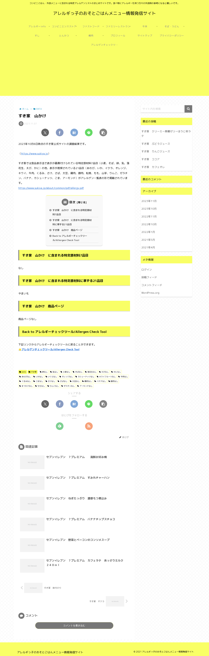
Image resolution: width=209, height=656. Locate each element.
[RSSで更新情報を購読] (89, 426)
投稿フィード (149, 277)
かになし (117, 372)
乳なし (55, 372)
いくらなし (52, 376)
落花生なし (92, 372)
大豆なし (76, 381)
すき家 (34, 372)
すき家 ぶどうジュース (155, 143)
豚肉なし (114, 381)
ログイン (146, 269)
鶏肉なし (88, 381)
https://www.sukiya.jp (34, 153)
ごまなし (39, 381)
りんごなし (54, 386)
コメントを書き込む (74, 625)
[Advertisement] (104, 74)
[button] (103, 132)
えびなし (105, 372)
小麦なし (66, 372)
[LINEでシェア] (89, 132)
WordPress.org (150, 293)
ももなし (41, 386)
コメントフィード (151, 285)
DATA (24, 372)
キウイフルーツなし (107, 376)
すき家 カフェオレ (153, 167)
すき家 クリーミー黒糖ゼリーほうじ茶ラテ (166, 134)
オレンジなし (67, 376)
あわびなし (26, 376)
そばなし (78, 372)
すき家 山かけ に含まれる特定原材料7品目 (71, 212)
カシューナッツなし (86, 376)
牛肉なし (124, 376)
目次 (72, 202)
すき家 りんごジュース (155, 151)
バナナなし (101, 381)
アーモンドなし (86, 386)
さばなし (63, 381)
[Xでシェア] (45, 132)
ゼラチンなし (69, 386)
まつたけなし (27, 386)
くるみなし (26, 381)
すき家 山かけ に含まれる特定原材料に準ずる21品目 (71, 222)
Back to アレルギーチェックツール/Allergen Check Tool (69, 238)
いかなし (39, 376)
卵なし (45, 372)
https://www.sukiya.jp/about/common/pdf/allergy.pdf (51, 188)
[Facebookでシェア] (59, 132)
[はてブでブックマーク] (74, 132)
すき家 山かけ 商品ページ (67, 230)
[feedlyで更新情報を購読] (59, 426)
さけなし (51, 381)
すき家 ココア (150, 159)
